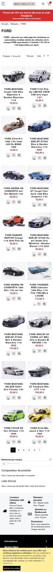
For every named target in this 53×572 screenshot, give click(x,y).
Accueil (4, 23)
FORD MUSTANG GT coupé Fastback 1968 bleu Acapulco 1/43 (39, 192)
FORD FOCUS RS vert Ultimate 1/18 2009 (14, 431)
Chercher (43, 4)
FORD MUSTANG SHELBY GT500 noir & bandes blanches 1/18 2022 (13, 340)
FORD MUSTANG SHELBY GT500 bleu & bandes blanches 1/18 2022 (39, 144)
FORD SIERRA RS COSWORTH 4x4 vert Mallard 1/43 (13, 191)
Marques (14, 23)
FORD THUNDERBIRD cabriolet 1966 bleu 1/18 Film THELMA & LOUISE (39, 290)
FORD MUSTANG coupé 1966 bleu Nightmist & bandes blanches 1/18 (14, 95)
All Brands (50, 460)
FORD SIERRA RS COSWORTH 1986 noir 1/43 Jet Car (13, 287)
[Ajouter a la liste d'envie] (13, 108)
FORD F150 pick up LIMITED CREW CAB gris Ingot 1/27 (39, 93)
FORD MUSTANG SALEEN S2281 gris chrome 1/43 (13, 386)
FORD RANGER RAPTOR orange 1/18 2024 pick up (14, 238)
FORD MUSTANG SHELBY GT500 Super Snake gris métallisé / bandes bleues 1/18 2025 (39, 241)
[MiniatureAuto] (24, 4)
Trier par (29, 56)
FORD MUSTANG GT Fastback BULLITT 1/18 (39, 386)
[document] (26, 560)
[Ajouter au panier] (8, 108)
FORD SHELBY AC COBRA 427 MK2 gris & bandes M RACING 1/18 (39, 338)
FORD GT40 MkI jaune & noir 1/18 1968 (39, 431)
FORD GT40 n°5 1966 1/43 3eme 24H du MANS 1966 (14, 142)
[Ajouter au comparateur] (19, 108)
